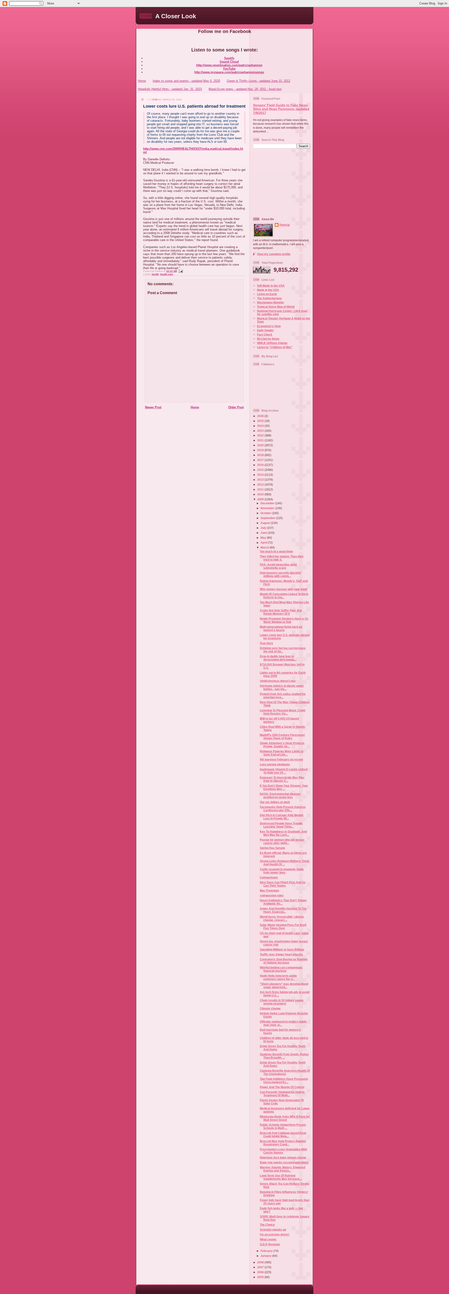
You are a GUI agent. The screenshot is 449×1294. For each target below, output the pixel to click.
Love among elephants (275, 764)
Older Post (236, 407)
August (266, 522)
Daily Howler (265, 330)
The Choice (267, 1224)
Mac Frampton (269, 890)
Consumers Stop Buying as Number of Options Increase (284, 961)
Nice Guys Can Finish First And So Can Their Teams (282, 884)
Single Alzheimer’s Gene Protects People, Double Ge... (282, 745)
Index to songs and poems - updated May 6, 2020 (186, 81)
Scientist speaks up (273, 1229)
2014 (260, 474)
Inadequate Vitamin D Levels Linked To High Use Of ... (283, 771)
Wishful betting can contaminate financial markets (281, 969)
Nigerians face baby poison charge (283, 1157)
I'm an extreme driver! (274, 1234)
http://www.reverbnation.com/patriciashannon (229, 65)
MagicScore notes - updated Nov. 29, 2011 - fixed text (245, 89)
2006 (260, 1272)
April (264, 542)
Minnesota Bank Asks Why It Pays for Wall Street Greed (285, 1118)
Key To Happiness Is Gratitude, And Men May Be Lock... (283, 833)
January (266, 1255)
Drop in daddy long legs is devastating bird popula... (278, 658)
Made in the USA (268, 289)
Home (142, 81)
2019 (260, 450)
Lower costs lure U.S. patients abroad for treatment (194, 106)
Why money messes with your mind (283, 589)
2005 (260, 1277)
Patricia (284, 224)
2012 (260, 484)
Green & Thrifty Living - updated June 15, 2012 (258, 81)
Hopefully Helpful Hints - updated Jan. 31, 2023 (170, 89)
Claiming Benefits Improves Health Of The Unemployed (285, 1072)
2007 (260, 1267)
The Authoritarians (269, 298)
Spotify (229, 58)
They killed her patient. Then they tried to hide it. (282, 558)
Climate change (270, 1008)
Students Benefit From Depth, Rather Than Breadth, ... (284, 1056)
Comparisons (269, 877)
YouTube (229, 68)
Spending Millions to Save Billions (282, 949)
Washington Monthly (270, 302)
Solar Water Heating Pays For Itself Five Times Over (283, 926)
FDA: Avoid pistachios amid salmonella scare (278, 566)
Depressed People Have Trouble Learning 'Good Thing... (281, 825)
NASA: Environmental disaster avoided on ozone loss (280, 795)
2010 (260, 494)
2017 (260, 459)
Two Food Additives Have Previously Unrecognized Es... (284, 1080)
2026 (260, 415)
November (268, 508)
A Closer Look (175, 16)
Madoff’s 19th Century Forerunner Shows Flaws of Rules (282, 736)
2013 (260, 479)
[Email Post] (180, 271)
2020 (260, 445)
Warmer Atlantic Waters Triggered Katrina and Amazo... (282, 1169)
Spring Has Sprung (272, 847)
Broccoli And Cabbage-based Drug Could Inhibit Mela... (283, 1134)
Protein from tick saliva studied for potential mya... (283, 695)
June (264, 532)
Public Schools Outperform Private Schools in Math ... (283, 1126)
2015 (260, 469)
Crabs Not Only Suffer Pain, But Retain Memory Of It (281, 612)
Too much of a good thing (276, 551)
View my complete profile (273, 254)
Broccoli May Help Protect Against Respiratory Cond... (283, 1143)
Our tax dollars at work (275, 802)
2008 (260, 1262)
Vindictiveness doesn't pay (278, 680)
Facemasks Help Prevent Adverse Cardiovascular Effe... (283, 808)
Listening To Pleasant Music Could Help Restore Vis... (282, 712)
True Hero (266, 643)
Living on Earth (267, 294)
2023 (260, 430)
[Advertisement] (282, 182)
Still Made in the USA (271, 285)
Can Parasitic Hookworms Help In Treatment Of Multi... (282, 1093)
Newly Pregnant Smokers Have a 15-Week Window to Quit (284, 620)
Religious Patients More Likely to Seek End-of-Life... (281, 753)
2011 (260, 489)
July (264, 527)
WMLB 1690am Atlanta (272, 342)
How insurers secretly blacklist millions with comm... (280, 574)
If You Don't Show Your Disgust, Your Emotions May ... (284, 787)
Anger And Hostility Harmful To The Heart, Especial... (283, 910)
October (266, 513)
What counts (268, 1239)
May (264, 537)
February (267, 1250)
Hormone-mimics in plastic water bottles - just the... (282, 687)
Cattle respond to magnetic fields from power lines (282, 871)
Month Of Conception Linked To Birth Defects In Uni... (284, 595)
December (268, 503)
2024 (260, 425)
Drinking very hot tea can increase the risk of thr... (283, 650)
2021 (260, 440)
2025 (260, 420)
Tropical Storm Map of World (275, 306)
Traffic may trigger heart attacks (281, 954)
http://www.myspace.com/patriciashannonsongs (229, 72)
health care (166, 274)
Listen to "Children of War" (275, 347)
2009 (260, 499)
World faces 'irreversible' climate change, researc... (282, 918)
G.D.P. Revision (270, 1244)
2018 (260, 455)
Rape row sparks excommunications (284, 1162)
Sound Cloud (229, 61)
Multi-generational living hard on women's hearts (281, 628)
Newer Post (153, 407)
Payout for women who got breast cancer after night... (282, 841)
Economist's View (269, 326)
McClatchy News (268, 338)
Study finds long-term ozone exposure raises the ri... (278, 977)
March (265, 547)
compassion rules (272, 895)
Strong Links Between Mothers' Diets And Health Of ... (284, 862)
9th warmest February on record (281, 759)
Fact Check (264, 334)
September (268, 517)
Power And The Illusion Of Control (282, 1087)
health (155, 274)
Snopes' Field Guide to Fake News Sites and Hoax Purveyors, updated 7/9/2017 (281, 109)
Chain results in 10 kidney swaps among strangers (282, 1002)
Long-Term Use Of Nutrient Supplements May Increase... (281, 1177)
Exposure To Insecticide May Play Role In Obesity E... (282, 779)
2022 (260, 435)
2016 (260, 464)
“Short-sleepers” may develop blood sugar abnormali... (284, 985)
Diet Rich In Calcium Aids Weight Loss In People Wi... (281, 817)
